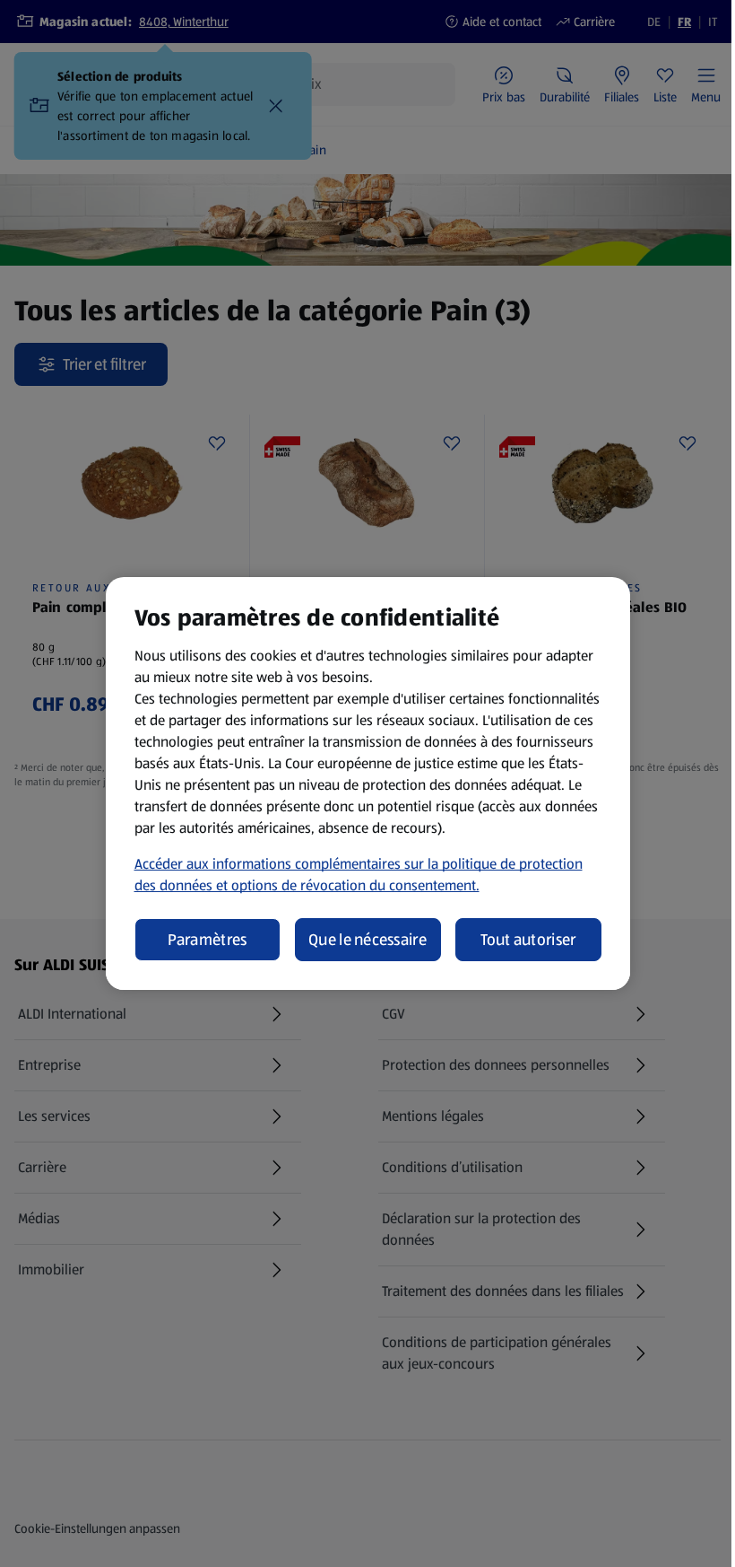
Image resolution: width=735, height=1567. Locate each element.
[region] (368, 783)
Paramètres (207, 939)
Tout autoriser (528, 939)
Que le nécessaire (367, 939)
